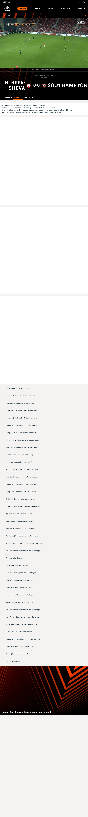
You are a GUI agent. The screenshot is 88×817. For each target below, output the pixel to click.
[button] (66, 9)
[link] (22, 9)
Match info (28, 97)
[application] (44, 43)
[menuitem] (23, 9)
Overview (8, 97)
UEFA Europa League (7, 8)
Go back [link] (7, 15)
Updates (18, 97)
